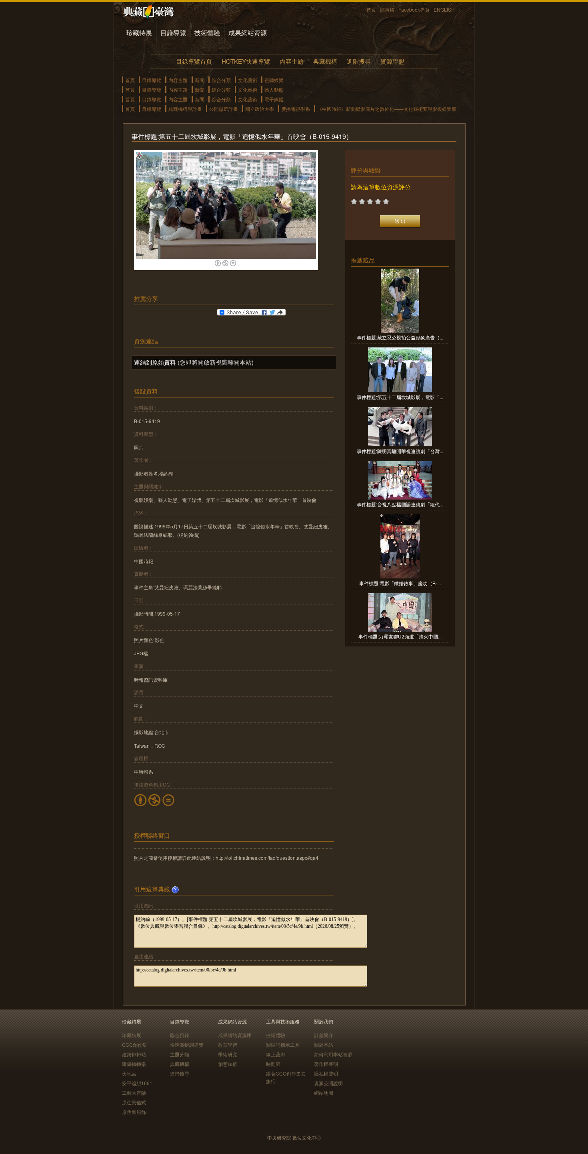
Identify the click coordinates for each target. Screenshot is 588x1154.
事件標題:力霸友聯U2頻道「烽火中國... (400, 636)
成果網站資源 (247, 32)
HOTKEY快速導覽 (246, 61)
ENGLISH (444, 9)
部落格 (387, 9)
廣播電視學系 (295, 108)
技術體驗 (207, 32)
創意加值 (227, 1063)
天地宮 (129, 1073)
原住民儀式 (134, 1102)
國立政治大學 (259, 108)
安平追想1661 (137, 1083)
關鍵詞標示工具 (283, 1044)
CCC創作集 (134, 1044)
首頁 (371, 9)
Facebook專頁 (414, 9)
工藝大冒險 (134, 1092)
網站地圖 (323, 1092)
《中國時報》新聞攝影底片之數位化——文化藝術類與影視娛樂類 (386, 108)
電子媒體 (274, 99)
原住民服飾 (134, 1111)
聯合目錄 (179, 1035)
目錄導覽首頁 (194, 61)
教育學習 (227, 1044)
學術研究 (227, 1054)
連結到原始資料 (155, 362)
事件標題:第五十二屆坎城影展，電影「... (400, 396)
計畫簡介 (323, 1035)
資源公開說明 (328, 1083)
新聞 (199, 79)
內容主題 (292, 61)
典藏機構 (325, 61)
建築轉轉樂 (134, 1063)
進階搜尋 (359, 61)
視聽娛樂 (274, 79)
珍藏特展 (139, 32)
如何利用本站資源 (333, 1054)
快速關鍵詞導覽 (187, 1044)
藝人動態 (274, 89)
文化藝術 (247, 79)
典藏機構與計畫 (185, 108)
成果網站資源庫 (235, 1035)
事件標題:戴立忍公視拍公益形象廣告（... (400, 337)
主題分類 (179, 1054)
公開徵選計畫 (223, 108)
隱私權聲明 (326, 1073)
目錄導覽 (173, 32)
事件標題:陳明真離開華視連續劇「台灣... (400, 451)
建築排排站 (134, 1054)
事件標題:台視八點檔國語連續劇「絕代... (400, 504)
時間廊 (273, 1063)
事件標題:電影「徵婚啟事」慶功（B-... (400, 583)
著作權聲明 (326, 1063)
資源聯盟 (392, 61)
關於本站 (323, 1044)
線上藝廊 (275, 1054)
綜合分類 (221, 79)
